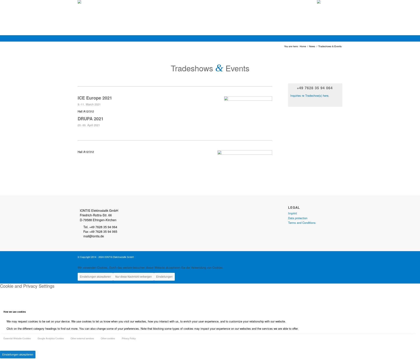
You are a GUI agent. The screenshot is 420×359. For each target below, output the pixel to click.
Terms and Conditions (302, 223)
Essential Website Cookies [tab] (17, 338)
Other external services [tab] (82, 338)
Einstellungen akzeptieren (95, 276)
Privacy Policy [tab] (129, 338)
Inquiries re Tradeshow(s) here (309, 95)
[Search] (338, 10)
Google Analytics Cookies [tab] (51, 338)
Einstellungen (164, 276)
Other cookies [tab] (108, 338)
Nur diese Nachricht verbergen (133, 276)
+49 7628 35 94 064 (315, 87)
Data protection (297, 218)
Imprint (292, 213)
